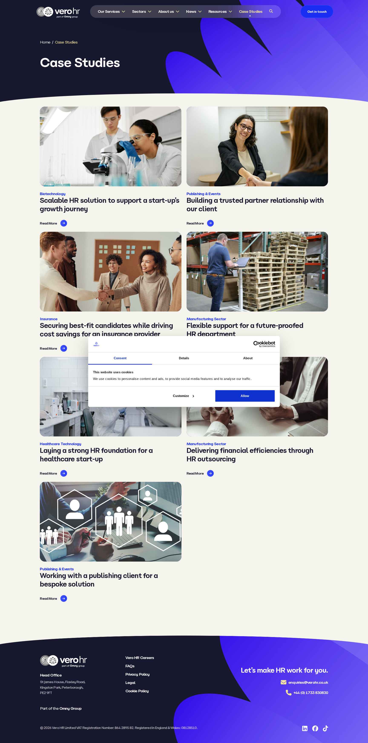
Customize (181, 396)
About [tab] (248, 358)
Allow (245, 396)
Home (45, 42)
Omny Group (70, 708)
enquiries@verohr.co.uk (308, 682)
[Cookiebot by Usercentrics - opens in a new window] (256, 344)
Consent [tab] (120, 358)
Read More (48, 223)
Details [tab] (184, 358)
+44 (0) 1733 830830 (310, 692)
